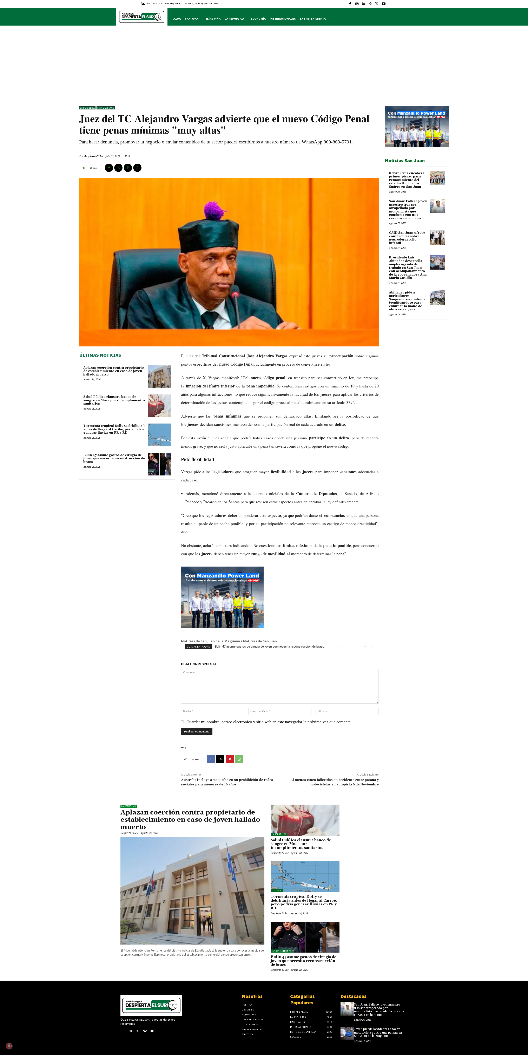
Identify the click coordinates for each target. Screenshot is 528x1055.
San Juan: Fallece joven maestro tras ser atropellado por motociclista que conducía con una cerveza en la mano (408, 209)
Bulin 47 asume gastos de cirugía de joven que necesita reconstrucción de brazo (114, 458)
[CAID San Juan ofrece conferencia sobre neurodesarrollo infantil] (437, 237)
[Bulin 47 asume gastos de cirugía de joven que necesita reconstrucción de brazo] (159, 464)
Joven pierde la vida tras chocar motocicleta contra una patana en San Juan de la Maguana (378, 1032)
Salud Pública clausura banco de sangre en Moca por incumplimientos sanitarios (114, 400)
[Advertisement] (264, 67)
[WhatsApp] (137, 168)
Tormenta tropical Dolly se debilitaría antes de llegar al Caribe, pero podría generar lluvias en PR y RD (114, 429)
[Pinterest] (370, 4)
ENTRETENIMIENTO (281, 951)
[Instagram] (357, 4)
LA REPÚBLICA (87, 108)
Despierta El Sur (93, 156)
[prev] (365, 646)
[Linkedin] (363, 4)
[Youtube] (383, 4)
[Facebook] (350, 4)
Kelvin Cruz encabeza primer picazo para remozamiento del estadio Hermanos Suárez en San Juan (406, 180)
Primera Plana (105, 108)
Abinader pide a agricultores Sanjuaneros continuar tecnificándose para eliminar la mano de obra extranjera (408, 301)
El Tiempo (276, 890)
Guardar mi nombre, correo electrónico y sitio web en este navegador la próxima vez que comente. (269, 721)
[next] (372, 646)
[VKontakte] (144, 1031)
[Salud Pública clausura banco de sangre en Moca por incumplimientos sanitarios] (159, 405)
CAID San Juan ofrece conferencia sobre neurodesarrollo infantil (407, 238)
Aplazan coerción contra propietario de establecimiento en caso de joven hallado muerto (113, 371)
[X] (377, 4)
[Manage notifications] (9, 1046)
